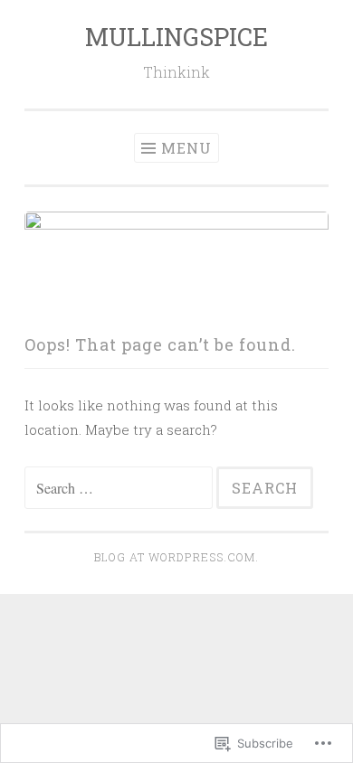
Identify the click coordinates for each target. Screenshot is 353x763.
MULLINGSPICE (176, 36)
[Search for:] (120, 488)
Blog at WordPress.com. (176, 557)
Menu (186, 147)
